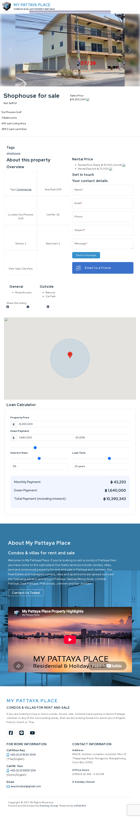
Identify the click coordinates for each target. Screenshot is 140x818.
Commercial (24, 189)
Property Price (19, 417)
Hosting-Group (49, 805)
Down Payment (19, 431)
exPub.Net (80, 805)
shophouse (13, 153)
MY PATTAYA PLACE (32, 5)
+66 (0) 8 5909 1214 (23, 770)
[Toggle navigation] (6, 12)
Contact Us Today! (26, 593)
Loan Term (78, 452)
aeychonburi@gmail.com (26, 786)
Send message (86, 255)
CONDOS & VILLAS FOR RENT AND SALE (34, 9)
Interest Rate (19, 452)
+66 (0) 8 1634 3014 (23, 754)
